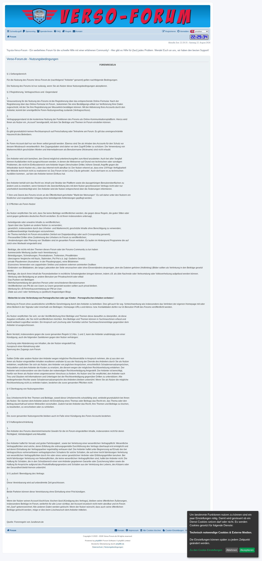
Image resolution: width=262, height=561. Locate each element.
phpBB (98, 541)
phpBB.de (120, 544)
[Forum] (108, 16)
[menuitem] (28, 31)
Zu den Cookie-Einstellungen (206, 550)
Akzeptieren (247, 550)
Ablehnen (231, 550)
